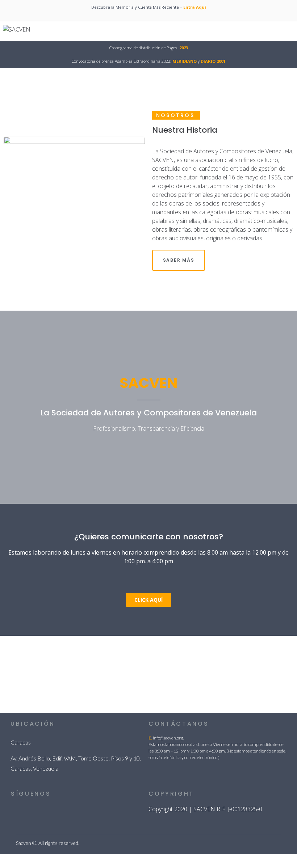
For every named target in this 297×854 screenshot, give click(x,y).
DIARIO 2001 (213, 61)
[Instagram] (64, 811)
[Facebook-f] (48, 811)
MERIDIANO (184, 61)
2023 (183, 47)
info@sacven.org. (168, 738)
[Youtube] (80, 811)
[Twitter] (31, 811)
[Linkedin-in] (15, 811)
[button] (148, 600)
